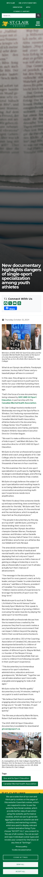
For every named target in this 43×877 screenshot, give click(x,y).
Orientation (17, 7)
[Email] (14, 303)
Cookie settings (20, 857)
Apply (28, 7)
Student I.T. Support (21, 11)
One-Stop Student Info (27, 3)
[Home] (15, 23)
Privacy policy (21, 847)
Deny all (20, 864)
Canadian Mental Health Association (19, 403)
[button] (21, 337)
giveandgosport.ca (11, 729)
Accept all (20, 871)
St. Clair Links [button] (14, 793)
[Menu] (39, 23)
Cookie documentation (21, 850)
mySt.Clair (11, 3)
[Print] (19, 303)
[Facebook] (5, 303)
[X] (10, 303)
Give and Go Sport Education (16, 778)
